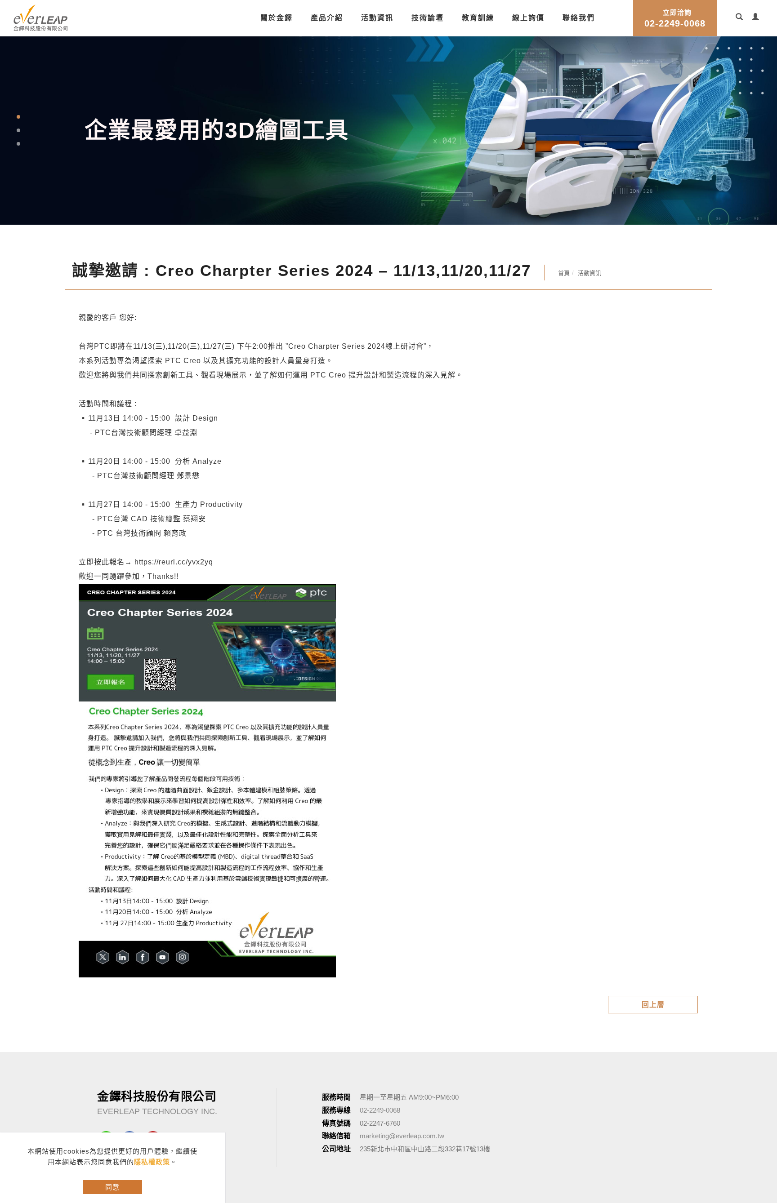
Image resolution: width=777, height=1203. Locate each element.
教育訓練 (478, 18)
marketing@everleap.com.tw (402, 1136)
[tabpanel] (388, 130)
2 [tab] (18, 130)
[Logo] (40, 17)
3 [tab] (18, 144)
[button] (739, 18)
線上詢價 (528, 18)
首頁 (564, 273)
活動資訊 (377, 18)
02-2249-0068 (675, 18)
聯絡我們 (579, 18)
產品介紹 (327, 18)
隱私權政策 (152, 1162)
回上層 (653, 1004)
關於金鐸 (276, 18)
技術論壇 (427, 18)
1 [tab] (18, 117)
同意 (112, 1187)
